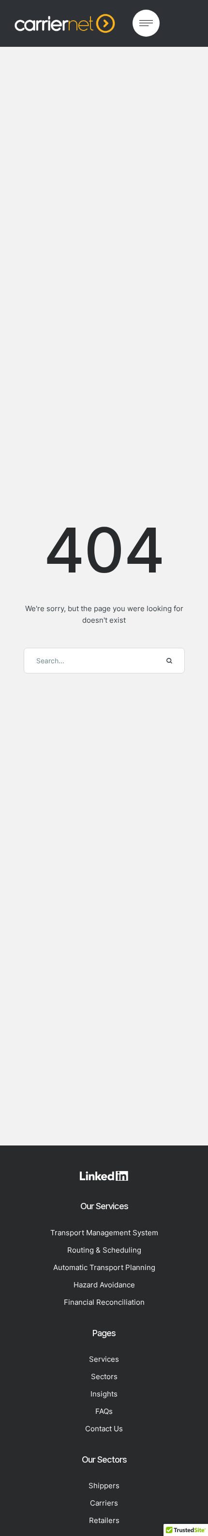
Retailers (104, 1520)
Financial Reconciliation (104, 1302)
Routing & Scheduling (104, 1250)
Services (104, 1359)
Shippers (104, 1485)
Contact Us (104, 1428)
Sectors (104, 1376)
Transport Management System (104, 1232)
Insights (104, 1393)
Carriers (104, 1503)
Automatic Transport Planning (104, 1267)
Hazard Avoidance (104, 1284)
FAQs (104, 1411)
